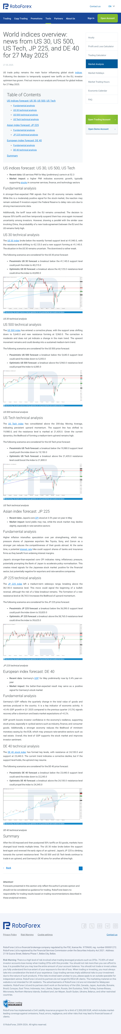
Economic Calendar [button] (97, 90)
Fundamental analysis (24, 105)
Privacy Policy (10, 934)
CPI (37, 518)
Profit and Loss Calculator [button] (101, 46)
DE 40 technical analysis (25, 150)
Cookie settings (45, 934)
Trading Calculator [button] (97, 55)
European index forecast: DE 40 (24, 140)
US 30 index (13, 240)
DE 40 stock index (17, 752)
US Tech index (15, 423)
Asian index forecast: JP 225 (23, 125)
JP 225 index (15, 584)
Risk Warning (27, 934)
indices (78, 72)
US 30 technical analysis (25, 110)
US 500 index (13, 330)
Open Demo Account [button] (98, 129)
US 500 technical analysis (25, 114)
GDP (36, 678)
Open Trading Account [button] (99, 119)
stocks (24, 182)
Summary (12, 155)
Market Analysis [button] (96, 64)
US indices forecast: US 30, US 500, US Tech (31, 100)
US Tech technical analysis (26, 119)
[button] (17, 6)
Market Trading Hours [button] (98, 82)
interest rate (26, 549)
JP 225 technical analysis (25, 134)
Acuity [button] (91, 37)
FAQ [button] (90, 99)
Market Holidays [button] (96, 73)
